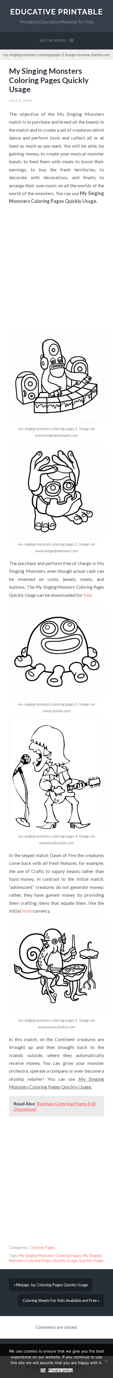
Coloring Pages (42, 1247)
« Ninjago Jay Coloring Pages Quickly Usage (51, 1284)
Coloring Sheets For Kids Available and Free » (61, 1300)
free (87, 595)
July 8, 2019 (20, 100)
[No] (106, 1361)
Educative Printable (56, 11)
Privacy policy (60, 1370)
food (26, 910)
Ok (43, 1370)
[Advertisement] (56, 266)
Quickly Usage (91, 1260)
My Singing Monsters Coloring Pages (50, 1255)
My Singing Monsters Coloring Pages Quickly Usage (49, 80)
